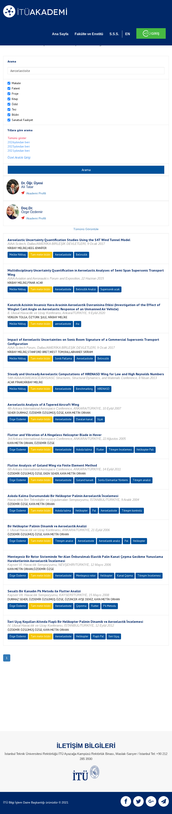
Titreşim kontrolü (132, 510)
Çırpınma (81, 606)
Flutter (100, 449)
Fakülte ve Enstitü (89, 34)
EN (127, 34)
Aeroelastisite (63, 254)
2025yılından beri (19, 146)
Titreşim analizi (142, 480)
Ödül (15, 104)
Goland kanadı (84, 480)
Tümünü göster (17, 138)
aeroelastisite (63, 324)
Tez (14, 109)
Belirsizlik (81, 254)
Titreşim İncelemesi (120, 449)
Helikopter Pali (145, 449)
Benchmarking (84, 389)
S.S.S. (114, 34)
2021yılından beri (19, 150)
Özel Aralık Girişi (19, 157)
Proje (15, 93)
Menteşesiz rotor (86, 575)
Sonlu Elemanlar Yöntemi (113, 480)
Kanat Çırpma (125, 575)
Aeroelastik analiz (109, 541)
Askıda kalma (84, 449)
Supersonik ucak (110, 289)
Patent (16, 88)
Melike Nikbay (17, 254)
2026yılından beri (19, 142)
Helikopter (82, 510)
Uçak (100, 419)
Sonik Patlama (63, 358)
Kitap (15, 99)
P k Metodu (109, 606)
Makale (16, 83)
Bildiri (15, 115)
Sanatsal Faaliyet (22, 120)
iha (77, 324)
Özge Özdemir (17, 419)
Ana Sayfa (60, 34)
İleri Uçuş (113, 636)
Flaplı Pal (98, 636)
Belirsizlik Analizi (86, 289)
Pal (94, 510)
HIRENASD (103, 389)
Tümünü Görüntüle (86, 229)
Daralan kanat (84, 419)
